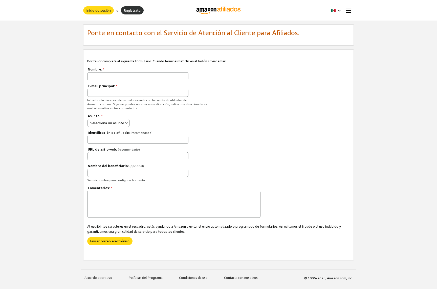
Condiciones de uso (193, 278)
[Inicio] (218, 10)
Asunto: (95, 116)
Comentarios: (100, 188)
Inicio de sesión (98, 10)
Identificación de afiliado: (120, 133)
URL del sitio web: (114, 149)
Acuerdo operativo (98, 278)
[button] (336, 10)
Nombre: (96, 69)
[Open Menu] (347, 10)
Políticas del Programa (146, 278)
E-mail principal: (102, 86)
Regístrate (132, 10)
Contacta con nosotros (241, 278)
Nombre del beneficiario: (116, 166)
